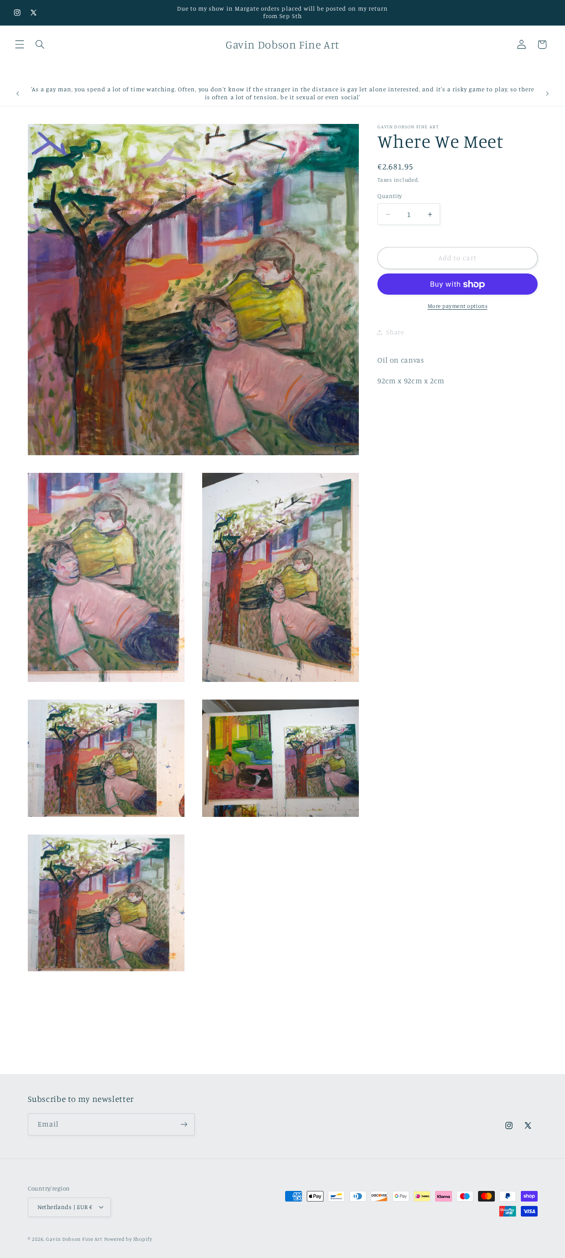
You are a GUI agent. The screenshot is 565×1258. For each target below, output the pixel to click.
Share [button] (395, 332)
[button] (19, 44)
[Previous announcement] (17, 93)
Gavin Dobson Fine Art (74, 1239)
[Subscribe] (183, 1124)
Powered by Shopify (128, 1239)
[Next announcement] (547, 93)
